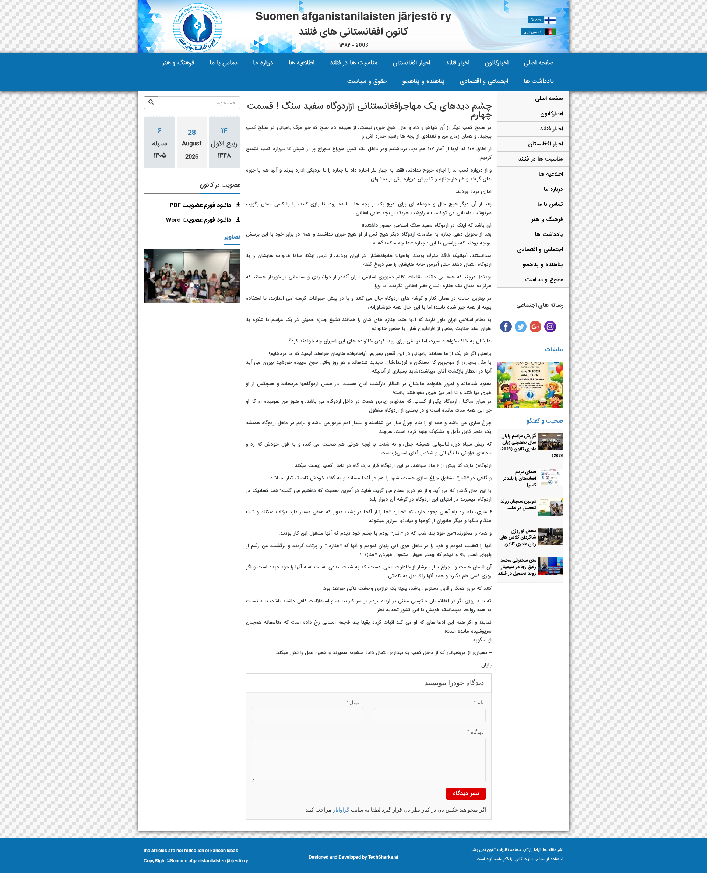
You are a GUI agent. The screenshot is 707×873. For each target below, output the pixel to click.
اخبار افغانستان (411, 62)
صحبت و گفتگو (545, 421)
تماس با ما (224, 62)
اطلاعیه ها (301, 62)
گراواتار (341, 810)
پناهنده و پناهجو (423, 81)
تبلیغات (554, 349)
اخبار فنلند (457, 62)
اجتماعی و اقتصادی (484, 81)
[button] (151, 276)
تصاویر (232, 237)
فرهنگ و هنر (178, 62)
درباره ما (263, 62)
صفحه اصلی (539, 62)
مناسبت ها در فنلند (353, 62)
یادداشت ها (539, 81)
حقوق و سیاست (367, 81)
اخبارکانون (497, 62)
